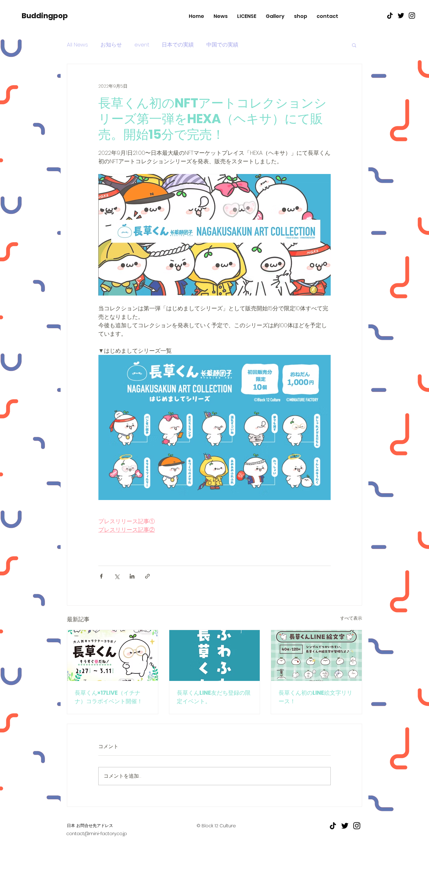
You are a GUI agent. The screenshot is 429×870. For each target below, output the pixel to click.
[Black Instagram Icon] (412, 15)
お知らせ (111, 44)
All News (77, 44)
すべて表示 (351, 618)
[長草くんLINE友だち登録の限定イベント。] (214, 655)
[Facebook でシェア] (101, 576)
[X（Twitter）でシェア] (117, 576)
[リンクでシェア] (147, 576)
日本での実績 (178, 44)
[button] (354, 44)
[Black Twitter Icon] (401, 15)
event (141, 44)
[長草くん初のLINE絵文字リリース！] (316, 655)
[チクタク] (390, 15)
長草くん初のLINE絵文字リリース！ (315, 697)
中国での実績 (222, 44)
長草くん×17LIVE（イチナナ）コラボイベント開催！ (109, 697)
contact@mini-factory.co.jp (96, 833)
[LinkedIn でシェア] (132, 576)
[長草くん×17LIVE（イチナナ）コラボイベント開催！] (112, 655)
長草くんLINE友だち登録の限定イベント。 (214, 697)
